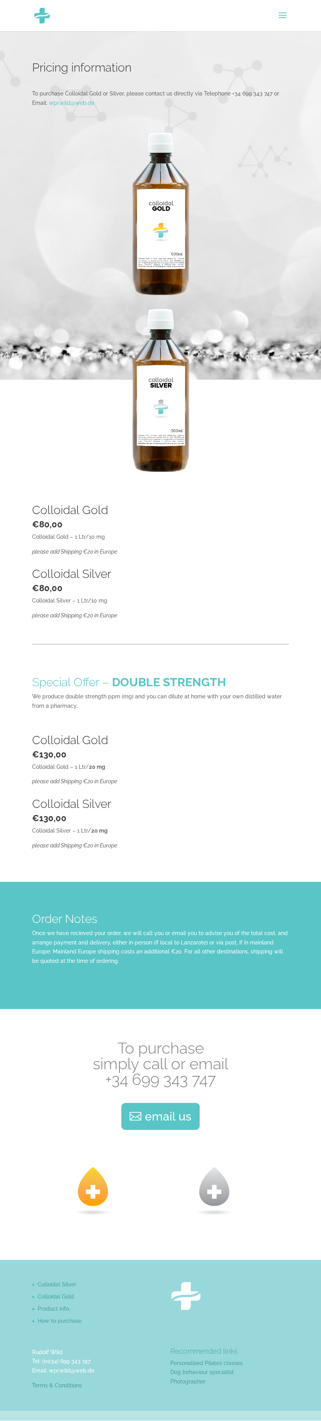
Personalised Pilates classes (206, 1363)
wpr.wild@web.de (71, 103)
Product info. (54, 1309)
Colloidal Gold (56, 1296)
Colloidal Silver (57, 1284)
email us (168, 1116)
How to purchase (59, 1321)
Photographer (188, 1381)
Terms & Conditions (57, 1385)
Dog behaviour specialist (202, 1372)
